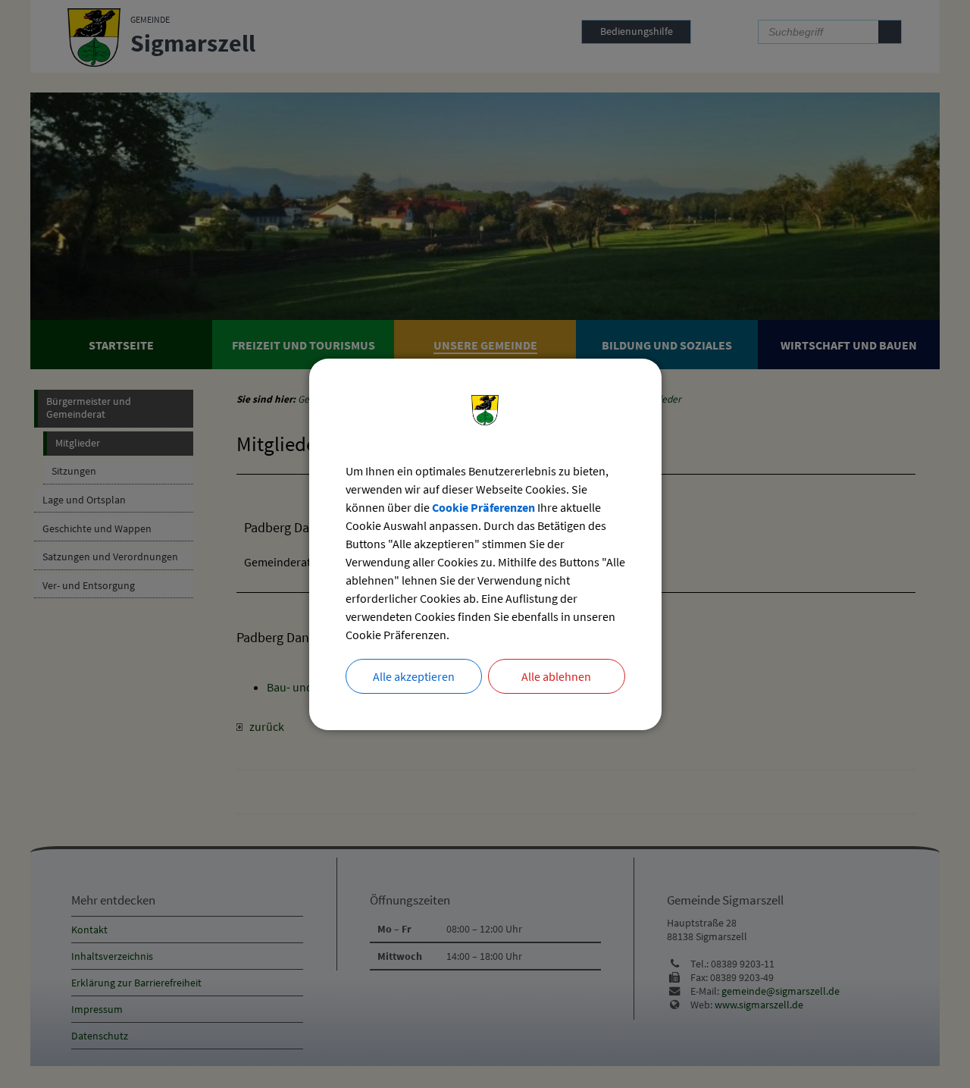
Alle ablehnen (556, 676)
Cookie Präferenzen (483, 507)
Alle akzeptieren (414, 676)
